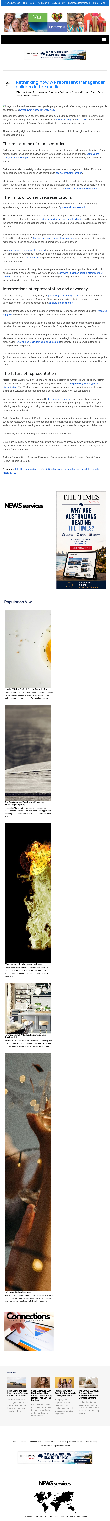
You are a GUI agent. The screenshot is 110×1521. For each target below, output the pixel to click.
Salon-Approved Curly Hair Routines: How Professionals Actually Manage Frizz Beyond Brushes (41, 1396)
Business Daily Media (79, 3)
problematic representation (73, 207)
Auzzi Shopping (90, 1442)
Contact (23, 1442)
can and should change (61, 303)
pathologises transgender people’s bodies (62, 219)
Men (95, 3)
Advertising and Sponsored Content (55, 1446)
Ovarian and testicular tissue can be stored (38, 342)
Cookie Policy (50, 1442)
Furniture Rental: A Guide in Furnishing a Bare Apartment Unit (25, 1036)
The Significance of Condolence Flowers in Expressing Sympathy (24, 803)
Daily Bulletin (58, 3)
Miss (103, 3)
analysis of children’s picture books (27, 250)
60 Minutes (82, 119)
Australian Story (63, 119)
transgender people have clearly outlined (53, 238)
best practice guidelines (60, 399)
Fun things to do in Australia (18, 1292)
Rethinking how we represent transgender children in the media (60, 84)
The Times (28, 3)
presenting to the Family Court (63, 295)
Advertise (62, 1442)
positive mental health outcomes (80, 188)
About (15, 1442)
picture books (33, 257)
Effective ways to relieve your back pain (23, 964)
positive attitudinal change (69, 173)
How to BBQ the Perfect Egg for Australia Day (26, 689)
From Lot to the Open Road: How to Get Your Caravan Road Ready (17, 1393)
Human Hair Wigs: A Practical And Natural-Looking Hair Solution (65, 1393)
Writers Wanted (75, 1442)
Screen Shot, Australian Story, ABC (37, 110)
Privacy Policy (35, 1442)
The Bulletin (43, 3)
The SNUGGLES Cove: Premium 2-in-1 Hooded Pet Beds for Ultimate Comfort (89, 1394)
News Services (12, 3)
